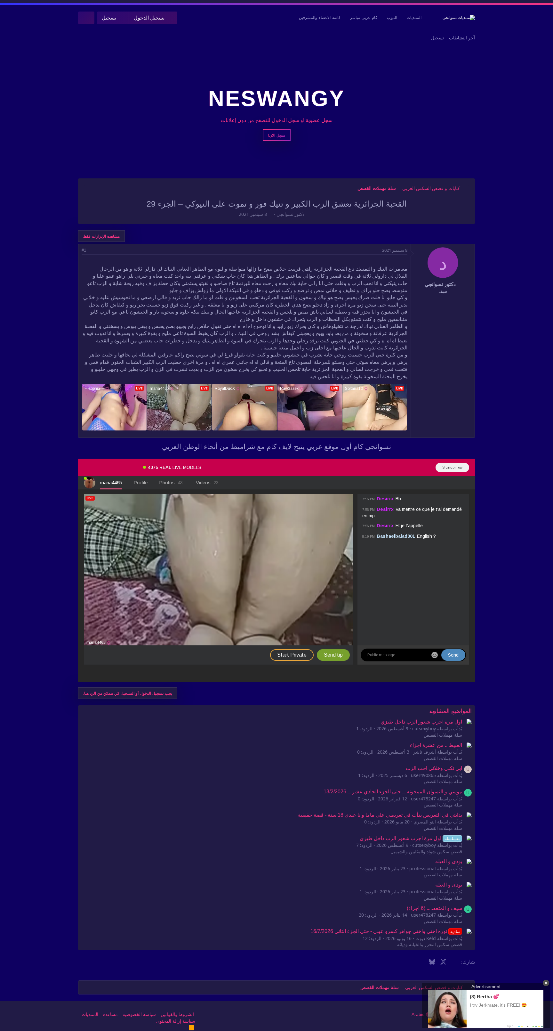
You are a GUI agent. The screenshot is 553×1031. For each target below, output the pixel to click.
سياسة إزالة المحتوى (175, 1021)
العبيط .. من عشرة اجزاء (436, 745)
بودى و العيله (448, 861)
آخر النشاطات (462, 37)
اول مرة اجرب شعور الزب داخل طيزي (421, 721)
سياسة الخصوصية (139, 1014)
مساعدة (110, 1014)
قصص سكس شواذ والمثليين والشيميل (426, 851)
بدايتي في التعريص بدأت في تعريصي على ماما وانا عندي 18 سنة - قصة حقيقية (380, 815)
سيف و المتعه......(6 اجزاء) (434, 908)
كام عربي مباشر (363, 17)
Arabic (419, 1014)
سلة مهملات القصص (443, 735)
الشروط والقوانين (177, 1014)
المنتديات (414, 17)
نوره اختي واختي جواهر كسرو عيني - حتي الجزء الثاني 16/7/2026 (385, 931)
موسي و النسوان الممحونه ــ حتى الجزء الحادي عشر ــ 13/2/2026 (393, 791)
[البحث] (86, 18)
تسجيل (437, 37)
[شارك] (92, 250)
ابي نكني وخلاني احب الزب (434, 768)
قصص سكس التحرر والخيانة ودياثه (429, 944)
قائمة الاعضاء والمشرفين (320, 17)
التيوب (392, 17)
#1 (84, 250)
